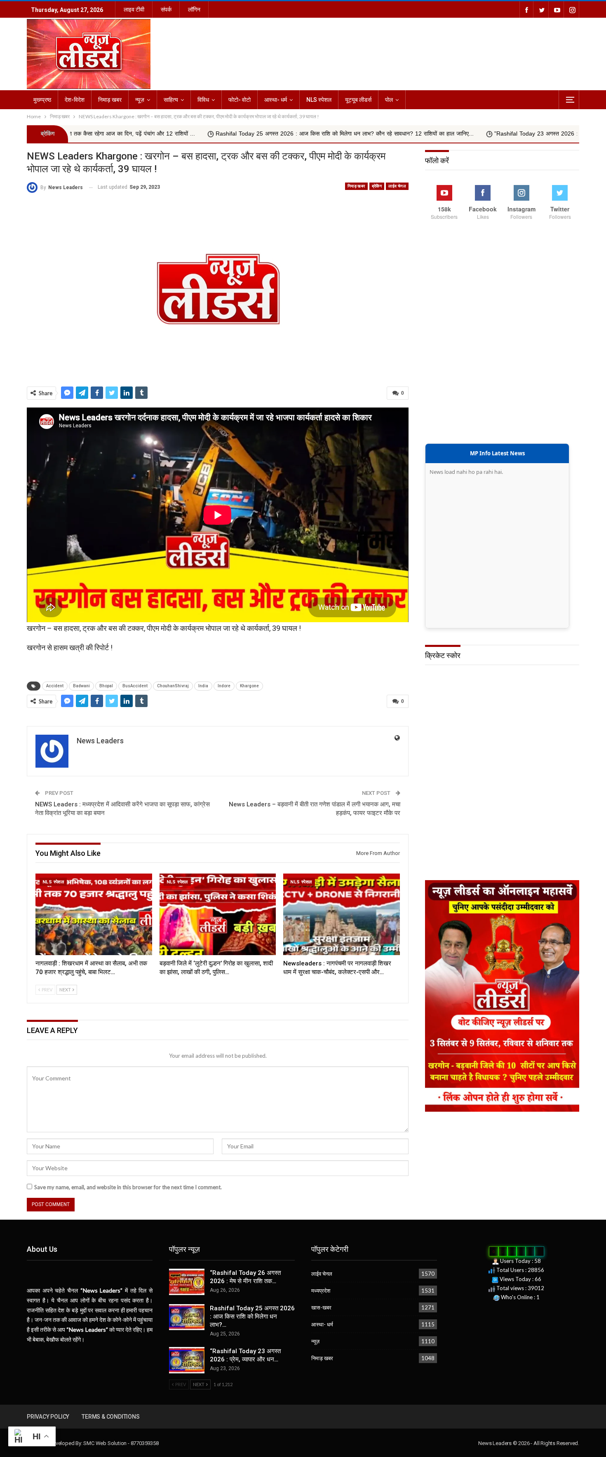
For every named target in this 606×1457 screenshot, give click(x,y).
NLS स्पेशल (318, 99)
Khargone (249, 686)
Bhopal (106, 686)
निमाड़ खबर (110, 99)
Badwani (81, 686)
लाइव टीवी (134, 9)
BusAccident (135, 686)
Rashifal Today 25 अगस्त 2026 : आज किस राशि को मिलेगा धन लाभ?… (252, 1316)
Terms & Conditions (110, 1416)
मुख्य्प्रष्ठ (42, 99)
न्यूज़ (139, 99)
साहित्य (171, 99)
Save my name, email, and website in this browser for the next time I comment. (128, 1187)
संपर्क (166, 9)
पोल (389, 99)
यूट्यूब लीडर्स (358, 99)
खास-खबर (321, 1307)
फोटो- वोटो (239, 99)
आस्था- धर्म (275, 99)
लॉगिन (194, 9)
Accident (54, 686)
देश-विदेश (75, 99)
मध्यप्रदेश (320, 1290)
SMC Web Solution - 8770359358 (120, 1443)
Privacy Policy (48, 1416)
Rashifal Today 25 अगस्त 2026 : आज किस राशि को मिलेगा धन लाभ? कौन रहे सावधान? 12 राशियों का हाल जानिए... (246, 133)
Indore (224, 686)
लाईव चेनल (397, 186)
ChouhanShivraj (173, 686)
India (203, 686)
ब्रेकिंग (377, 186)
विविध (203, 99)
